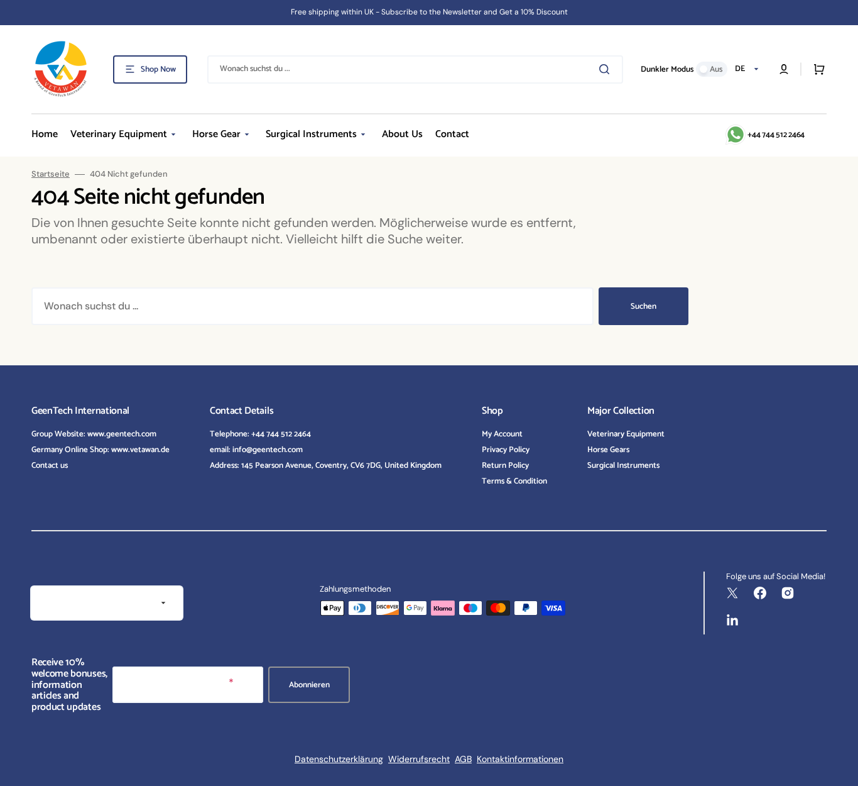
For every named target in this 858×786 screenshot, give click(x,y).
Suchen (643, 306)
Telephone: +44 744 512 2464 (260, 435)
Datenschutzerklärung (339, 759)
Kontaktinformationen (520, 759)
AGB (463, 759)
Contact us (49, 465)
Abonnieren (309, 685)
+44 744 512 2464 (776, 134)
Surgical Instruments (623, 465)
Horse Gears (608, 450)
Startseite (50, 174)
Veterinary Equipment (626, 435)
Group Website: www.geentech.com (93, 435)
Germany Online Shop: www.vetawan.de (100, 450)
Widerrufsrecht (419, 759)
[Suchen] (606, 69)
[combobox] (415, 69)
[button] (784, 69)
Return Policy (505, 465)
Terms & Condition (514, 481)
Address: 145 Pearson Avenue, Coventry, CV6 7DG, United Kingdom (326, 465)
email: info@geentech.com (256, 450)
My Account (502, 435)
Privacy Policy (505, 450)
